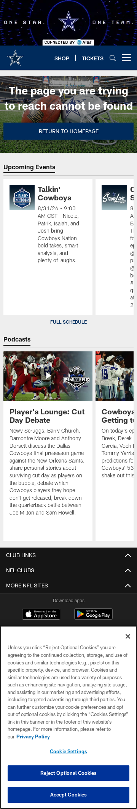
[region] (68, 717)
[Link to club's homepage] (15, 55)
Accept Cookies (68, 795)
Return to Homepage (69, 131)
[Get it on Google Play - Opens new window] (93, 618)
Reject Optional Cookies (68, 773)
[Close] (127, 636)
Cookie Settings (68, 751)
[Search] (113, 58)
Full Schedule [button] (68, 321)
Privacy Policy (33, 736)
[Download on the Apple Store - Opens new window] (41, 615)
